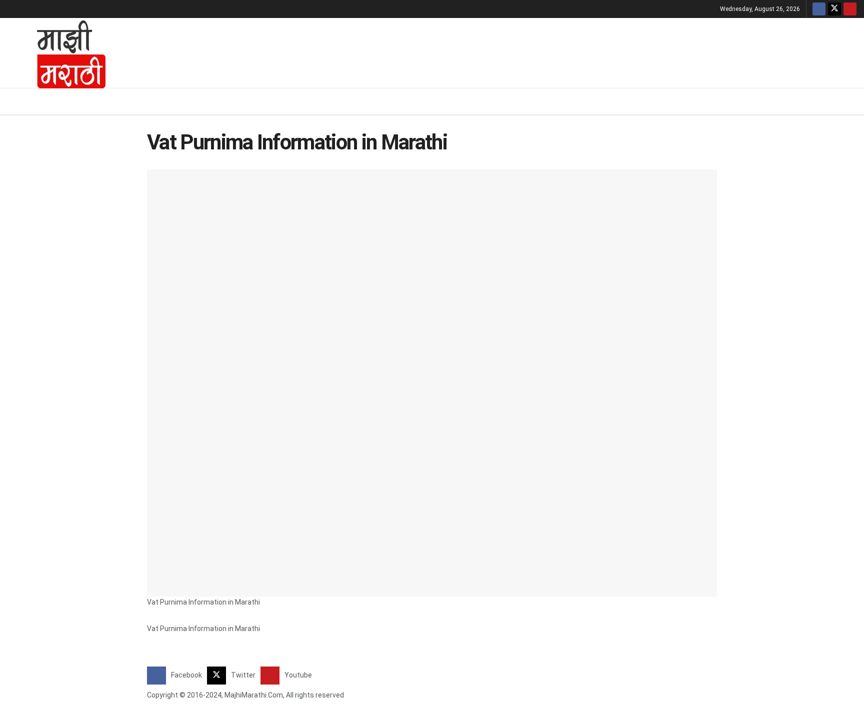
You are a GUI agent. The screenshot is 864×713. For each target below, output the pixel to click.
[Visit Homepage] (58, 52)
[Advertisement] (490, 51)
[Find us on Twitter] (834, 9)
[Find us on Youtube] (850, 9)
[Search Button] (852, 101)
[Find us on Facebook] (819, 9)
